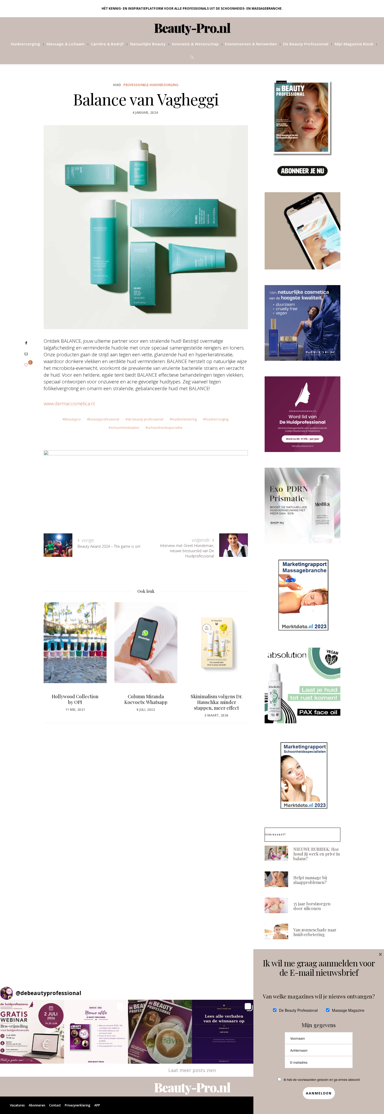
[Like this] (26, 364)
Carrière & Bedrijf (107, 43)
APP (97, 1105)
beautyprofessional (104, 419)
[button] (32, 1032)
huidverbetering (184, 419)
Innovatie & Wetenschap (195, 43)
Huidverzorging (25, 43)
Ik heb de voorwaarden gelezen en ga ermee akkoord (322, 1079)
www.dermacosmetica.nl (69, 403)
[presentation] (55, 652)
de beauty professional (145, 419)
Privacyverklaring (77, 1105)
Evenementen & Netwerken (251, 43)
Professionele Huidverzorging (151, 85)
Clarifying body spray (234, 696)
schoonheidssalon (124, 427)
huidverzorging (216, 419)
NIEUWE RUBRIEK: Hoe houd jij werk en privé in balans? (316, 853)
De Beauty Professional (305, 43)
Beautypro (73, 419)
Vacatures (17, 1105)
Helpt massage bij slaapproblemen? (310, 880)
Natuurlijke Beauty (148, 43)
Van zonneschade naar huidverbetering (314, 932)
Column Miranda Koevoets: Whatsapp (92, 699)
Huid (117, 85)
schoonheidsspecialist (165, 427)
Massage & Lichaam (65, 43)
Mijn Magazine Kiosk (354, 43)
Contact (55, 1105)
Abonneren (37, 1105)
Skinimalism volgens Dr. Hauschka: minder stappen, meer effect (163, 702)
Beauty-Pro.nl (192, 27)
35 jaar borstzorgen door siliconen (311, 906)
